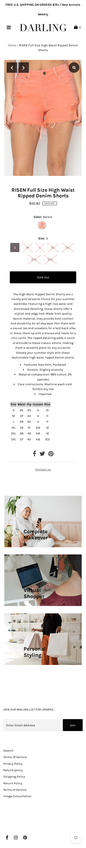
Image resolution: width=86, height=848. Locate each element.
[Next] (23, 67)
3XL (50, 260)
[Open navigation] (8, 27)
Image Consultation (17, 796)
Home (12, 45)
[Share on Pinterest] (51, 455)
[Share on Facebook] (34, 455)
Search (8, 750)
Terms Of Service (15, 757)
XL (53, 248)
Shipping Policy (14, 776)
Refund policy (13, 770)
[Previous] (12, 67)
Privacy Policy (12, 763)
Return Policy (12, 783)
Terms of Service (15, 789)
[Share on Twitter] (42, 455)
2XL (34, 260)
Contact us (43, 469)
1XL (67, 248)
